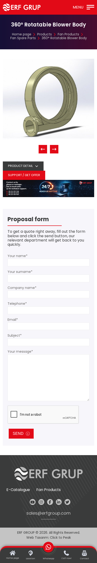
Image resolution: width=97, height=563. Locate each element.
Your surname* (20, 272)
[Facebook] (50, 502)
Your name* (18, 256)
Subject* (15, 335)
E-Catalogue (18, 490)
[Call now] (48, 188)
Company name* (22, 288)
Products (44, 34)
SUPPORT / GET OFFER (24, 175)
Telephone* (17, 303)
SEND (18, 434)
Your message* (20, 351)
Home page (21, 34)
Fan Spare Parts (23, 38)
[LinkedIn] (59, 502)
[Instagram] (41, 502)
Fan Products (68, 34)
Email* (13, 320)
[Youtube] (33, 502)
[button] (43, 149)
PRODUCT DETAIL (20, 166)
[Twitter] (67, 502)
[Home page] (21, 7)
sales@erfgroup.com (48, 513)
